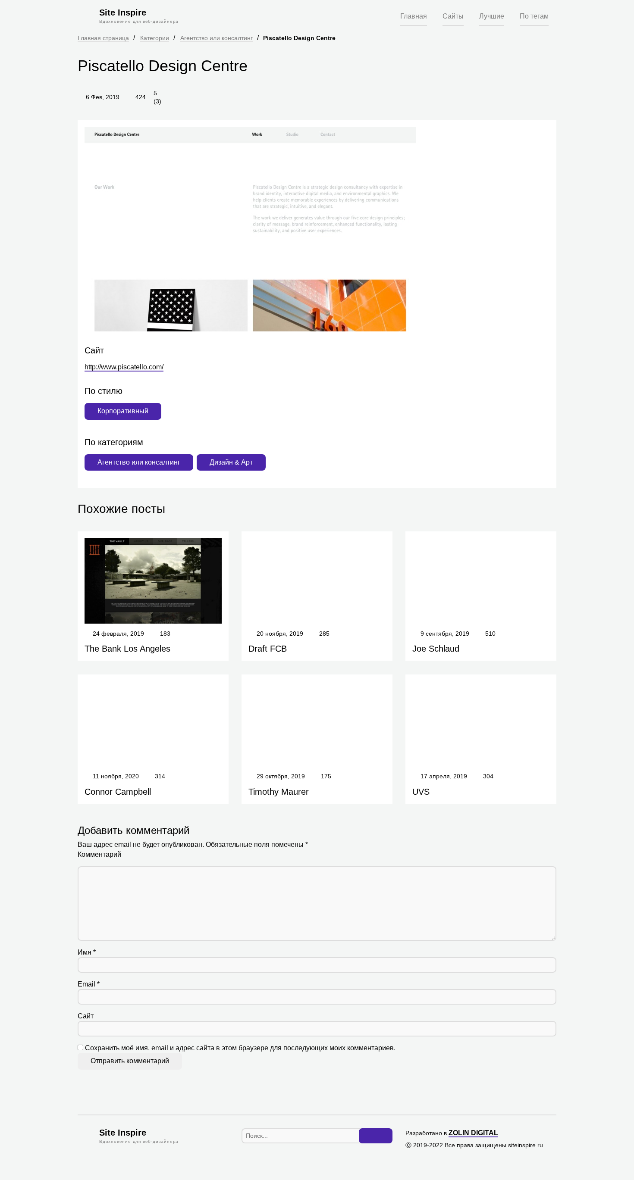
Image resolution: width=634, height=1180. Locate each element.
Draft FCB (267, 648)
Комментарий (99, 854)
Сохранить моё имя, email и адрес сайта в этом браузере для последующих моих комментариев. (240, 1048)
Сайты (453, 16)
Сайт (86, 1016)
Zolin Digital (473, 1132)
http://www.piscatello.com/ (124, 367)
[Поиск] (375, 1136)
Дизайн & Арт (231, 462)
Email (89, 984)
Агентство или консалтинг (216, 37)
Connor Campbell (118, 791)
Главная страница (103, 37)
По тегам (534, 16)
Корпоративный (122, 411)
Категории (154, 37)
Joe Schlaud (435, 648)
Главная (413, 16)
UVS (421, 791)
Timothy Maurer (278, 791)
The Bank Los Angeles (127, 648)
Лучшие (491, 16)
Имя (87, 952)
